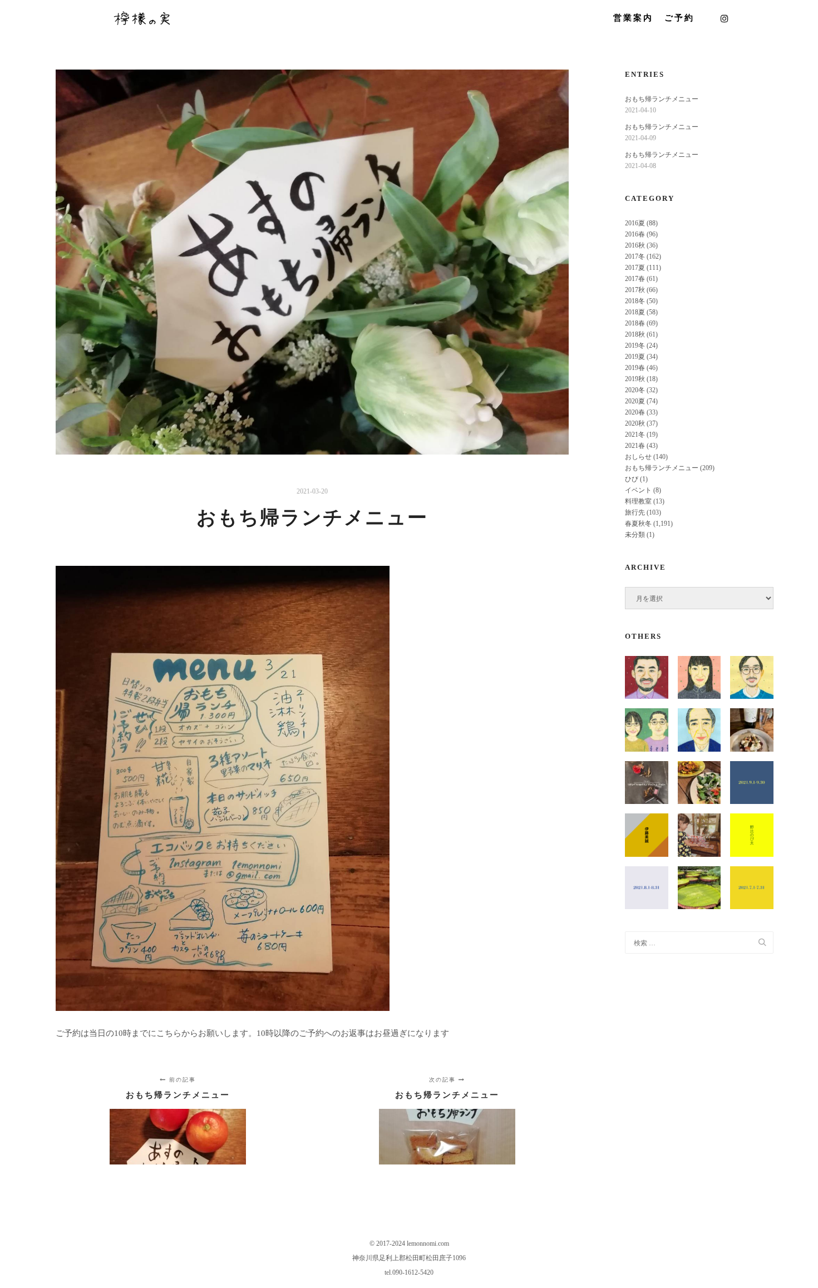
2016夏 (635, 223)
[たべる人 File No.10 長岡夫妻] (646, 729)
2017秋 (635, 290)
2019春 (635, 368)
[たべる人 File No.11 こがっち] (751, 677)
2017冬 (635, 256)
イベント (638, 490)
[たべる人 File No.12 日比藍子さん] (699, 677)
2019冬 (635, 345)
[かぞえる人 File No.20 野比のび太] (751, 834)
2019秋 (635, 379)
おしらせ (638, 457)
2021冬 (635, 434)
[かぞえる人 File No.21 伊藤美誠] (646, 834)
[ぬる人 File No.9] (646, 782)
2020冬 (635, 390)
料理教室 (638, 501)
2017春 (635, 279)
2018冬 (635, 301)
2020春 (635, 412)
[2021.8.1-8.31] (646, 887)
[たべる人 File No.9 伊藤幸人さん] (699, 729)
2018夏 (635, 312)
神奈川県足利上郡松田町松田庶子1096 (409, 1258)
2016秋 (635, 245)
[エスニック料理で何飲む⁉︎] (699, 782)
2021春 (635, 446)
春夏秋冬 (638, 523)
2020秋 (635, 423)
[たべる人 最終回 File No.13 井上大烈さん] (646, 677)
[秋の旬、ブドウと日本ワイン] (751, 729)
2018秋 (635, 334)
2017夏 (635, 268)
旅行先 (635, 512)
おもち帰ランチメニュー (661, 99)
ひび (631, 479)
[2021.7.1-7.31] (751, 887)
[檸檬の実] (142, 18)
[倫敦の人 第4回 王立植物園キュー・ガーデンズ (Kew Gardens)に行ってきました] (699, 887)
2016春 (635, 234)
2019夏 (635, 357)
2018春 (635, 323)
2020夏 (635, 401)
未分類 (635, 535)
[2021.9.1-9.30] (751, 782)
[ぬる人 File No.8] (699, 834)
